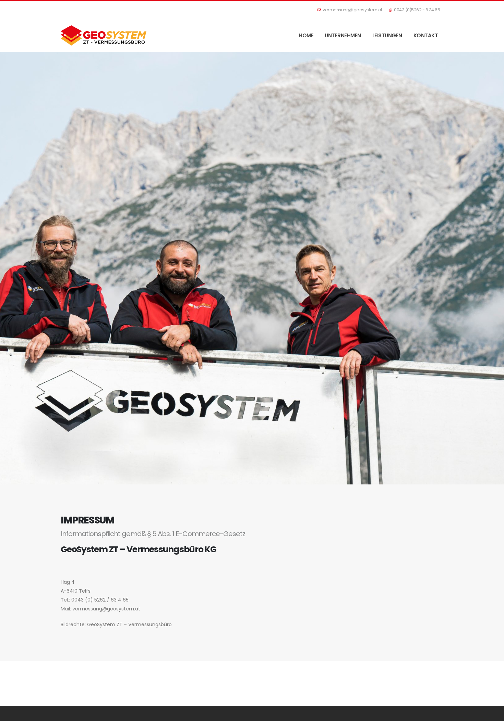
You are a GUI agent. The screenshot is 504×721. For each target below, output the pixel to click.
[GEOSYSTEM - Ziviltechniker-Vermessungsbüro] (103, 35)
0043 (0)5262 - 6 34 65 (417, 10)
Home (306, 35)
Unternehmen (343, 35)
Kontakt (425, 35)
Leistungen (387, 35)
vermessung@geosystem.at (352, 10)
